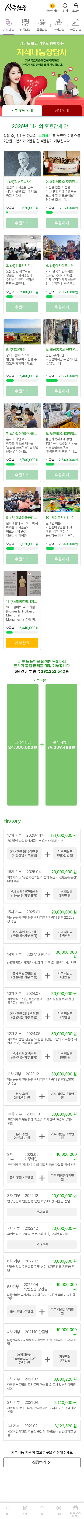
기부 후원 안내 (22, 110)
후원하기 (22, 223)
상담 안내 (62, 110)
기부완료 (22, 643)
